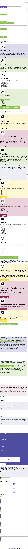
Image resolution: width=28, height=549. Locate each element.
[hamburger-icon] (26, 3)
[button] (5, 57)
